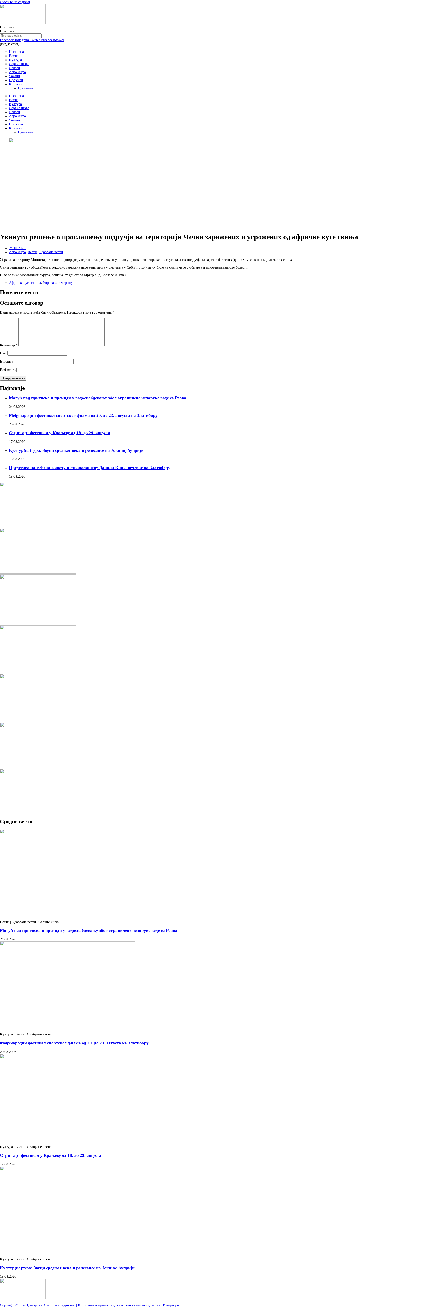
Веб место (8, 370)
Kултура (15, 60)
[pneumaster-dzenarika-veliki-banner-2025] (216, 812)
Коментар (9, 345)
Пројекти (16, 80)
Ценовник (26, 88)
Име (3, 353)
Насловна (16, 52)
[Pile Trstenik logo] (38, 621)
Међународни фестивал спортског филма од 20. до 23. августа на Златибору (83, 415)
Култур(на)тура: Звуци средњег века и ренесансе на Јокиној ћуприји (76, 450)
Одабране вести (51, 252)
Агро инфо (17, 72)
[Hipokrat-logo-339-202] (38, 669)
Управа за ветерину (58, 283)
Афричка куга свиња (25, 283)
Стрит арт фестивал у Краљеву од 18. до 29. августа (59, 432)
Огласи (14, 68)
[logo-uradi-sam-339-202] (38, 718)
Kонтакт (15, 84)
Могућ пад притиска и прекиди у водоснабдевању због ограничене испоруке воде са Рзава (97, 398)
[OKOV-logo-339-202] (38, 572)
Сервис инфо (19, 64)
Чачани (14, 76)
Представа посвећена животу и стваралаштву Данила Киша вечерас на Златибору (89, 467)
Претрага (7, 27)
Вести (13, 56)
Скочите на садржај (15, 2)
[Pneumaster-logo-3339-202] (38, 767)
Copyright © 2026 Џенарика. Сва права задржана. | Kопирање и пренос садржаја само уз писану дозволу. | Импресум (89, 1305)
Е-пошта (6, 361)
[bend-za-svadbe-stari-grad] (36, 524)
